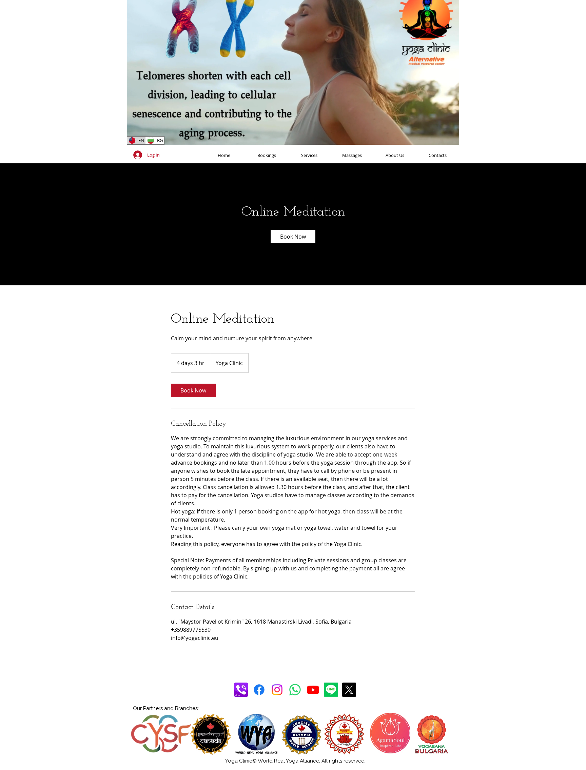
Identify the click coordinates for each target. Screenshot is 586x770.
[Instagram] (277, 690)
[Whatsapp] (295, 690)
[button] (450, 137)
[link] (293, 236)
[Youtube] (313, 690)
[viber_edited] (241, 690)
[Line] (331, 690)
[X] (349, 690)
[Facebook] (259, 690)
